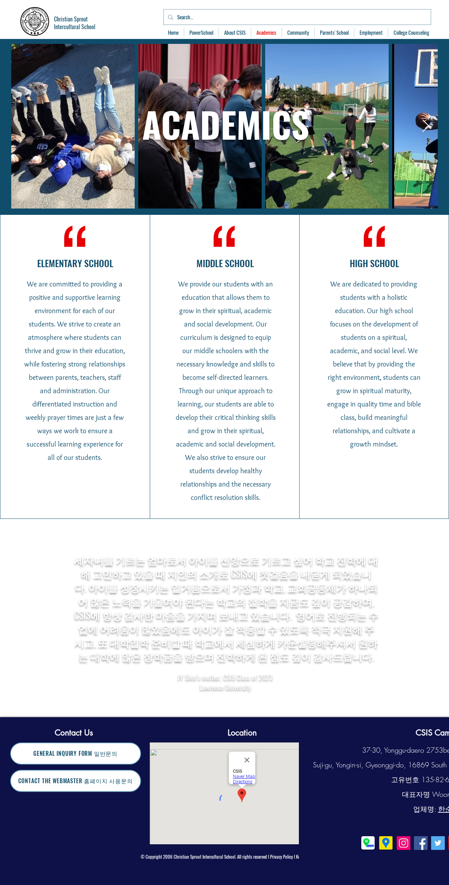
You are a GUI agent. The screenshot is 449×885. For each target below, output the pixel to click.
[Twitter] (438, 843)
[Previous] (21, 617)
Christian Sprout (71, 19)
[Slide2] (225, 700)
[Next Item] (426, 126)
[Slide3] (231, 700)
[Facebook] (421, 843)
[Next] (427, 617)
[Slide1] (218, 699)
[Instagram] (403, 843)
